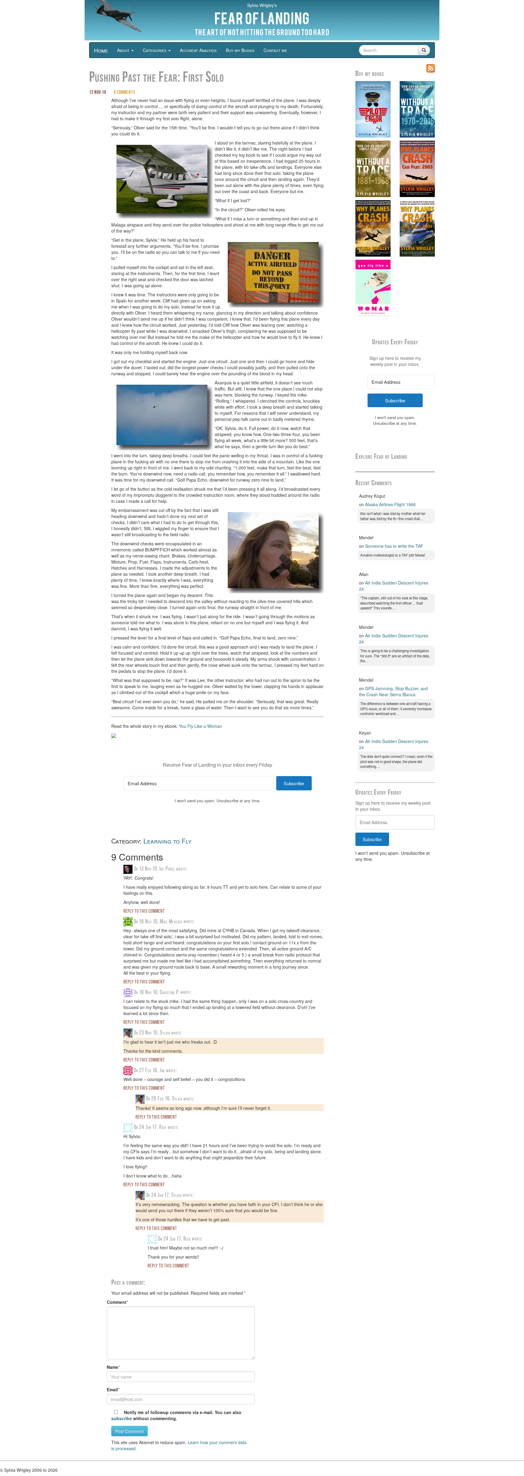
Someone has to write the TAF (394, 546)
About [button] (124, 50)
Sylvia (165, 1033)
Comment (116, 1302)
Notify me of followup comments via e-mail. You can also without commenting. (176, 1415)
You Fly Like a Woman (200, 726)
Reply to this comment (144, 911)
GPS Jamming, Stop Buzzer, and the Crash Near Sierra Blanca (393, 691)
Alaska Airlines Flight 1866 (390, 504)
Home (101, 50)
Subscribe (372, 839)
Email (112, 1389)
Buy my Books (240, 50)
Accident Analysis (198, 50)
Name (112, 1367)
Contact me (275, 50)
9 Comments (124, 92)
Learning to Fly (167, 840)
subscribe (121, 1418)
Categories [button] (155, 50)
